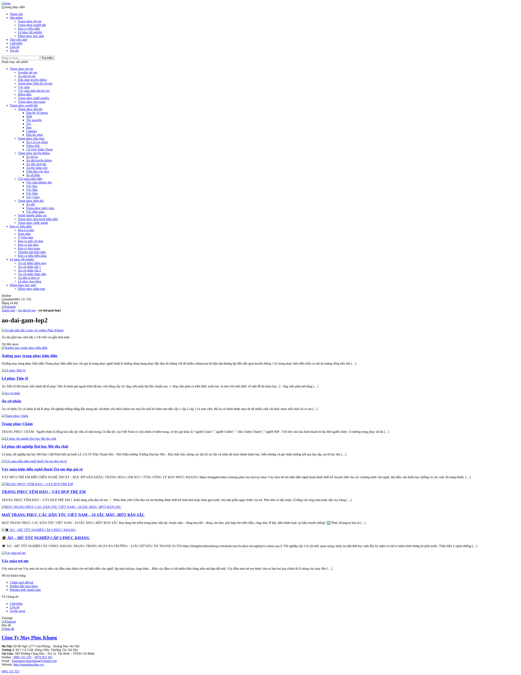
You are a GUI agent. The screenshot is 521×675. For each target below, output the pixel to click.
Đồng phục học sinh (31, 36)
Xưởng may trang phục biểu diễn (29, 356)
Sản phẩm (16, 17)
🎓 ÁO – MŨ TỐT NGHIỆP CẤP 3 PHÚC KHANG (46, 538)
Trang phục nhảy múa (40, 208)
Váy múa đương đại (39, 182)
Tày (28, 123)
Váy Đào (32, 193)
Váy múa (24, 87)
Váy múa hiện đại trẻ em (33, 90)
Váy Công (32, 197)
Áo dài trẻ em (26, 76)
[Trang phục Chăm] (15, 416)
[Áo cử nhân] (11, 393)
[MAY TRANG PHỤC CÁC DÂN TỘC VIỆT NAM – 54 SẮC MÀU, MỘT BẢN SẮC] (61, 507)
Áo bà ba (32, 156)
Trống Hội (32, 145)
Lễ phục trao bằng (29, 281)
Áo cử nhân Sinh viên (32, 274)
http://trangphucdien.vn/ (28, 664)
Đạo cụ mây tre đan (30, 241)
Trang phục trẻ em (29, 21)
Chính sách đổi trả (21, 582)
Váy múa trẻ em (15, 561)
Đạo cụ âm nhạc (28, 244)
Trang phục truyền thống (34, 153)
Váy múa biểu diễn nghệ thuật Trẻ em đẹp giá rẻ (42, 469)
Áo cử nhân (11, 401)
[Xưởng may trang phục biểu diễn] (24, 348)
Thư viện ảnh (18, 39)
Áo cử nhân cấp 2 (29, 270)
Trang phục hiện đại (31, 200)
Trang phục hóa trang (31, 101)
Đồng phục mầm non (31, 288)
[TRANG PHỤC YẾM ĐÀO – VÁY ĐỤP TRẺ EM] (37, 484)
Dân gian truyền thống (32, 79)
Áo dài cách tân (36, 164)
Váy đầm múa (35, 211)
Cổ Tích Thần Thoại (39, 149)
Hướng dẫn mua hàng (24, 586)
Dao (29, 127)
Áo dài (30, 204)
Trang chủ (16, 14)
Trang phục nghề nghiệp (33, 98)
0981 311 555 (22, 657)
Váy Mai (31, 189)
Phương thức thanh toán (25, 589)
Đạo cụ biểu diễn (29, 28)
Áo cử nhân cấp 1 (29, 266)
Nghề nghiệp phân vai (32, 215)
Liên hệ (15, 47)
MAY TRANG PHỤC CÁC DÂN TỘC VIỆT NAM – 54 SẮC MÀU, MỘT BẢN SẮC (73, 515)
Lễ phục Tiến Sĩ (15, 378)
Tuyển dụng (17, 611)
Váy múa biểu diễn (30, 178)
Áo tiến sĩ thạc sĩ (28, 277)
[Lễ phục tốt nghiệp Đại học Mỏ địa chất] (29, 438)
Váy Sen (31, 186)
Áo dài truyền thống (39, 160)
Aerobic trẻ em (27, 72)
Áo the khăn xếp (36, 167)
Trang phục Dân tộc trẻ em (35, 83)
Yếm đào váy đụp (37, 171)
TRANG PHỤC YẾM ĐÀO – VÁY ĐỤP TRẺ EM (44, 492)
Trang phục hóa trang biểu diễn (38, 219)
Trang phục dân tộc (30, 109)
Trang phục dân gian (31, 138)
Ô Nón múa (25, 237)
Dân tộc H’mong (37, 112)
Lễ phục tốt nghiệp (30, 32)
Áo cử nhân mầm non (32, 263)
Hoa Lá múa (26, 230)
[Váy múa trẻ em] (13, 553)
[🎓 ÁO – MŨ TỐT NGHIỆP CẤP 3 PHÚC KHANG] (39, 530)
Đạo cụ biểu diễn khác (32, 255)
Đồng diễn (25, 94)
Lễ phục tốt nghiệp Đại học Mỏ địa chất (35, 446)
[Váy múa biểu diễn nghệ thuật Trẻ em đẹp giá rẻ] (34, 461)
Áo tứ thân (33, 175)
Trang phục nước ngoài (33, 222)
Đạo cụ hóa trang (29, 248)
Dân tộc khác (34, 134)
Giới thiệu (16, 43)
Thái (29, 116)
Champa (31, 131)
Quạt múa (24, 233)
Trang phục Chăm (17, 424)
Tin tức (14, 50)
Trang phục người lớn (32, 25)
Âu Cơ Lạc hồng (37, 142)
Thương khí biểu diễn (32, 252)
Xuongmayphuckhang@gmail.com (34, 661)
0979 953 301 (44, 657)
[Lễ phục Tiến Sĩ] (13, 370)
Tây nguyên (34, 120)
